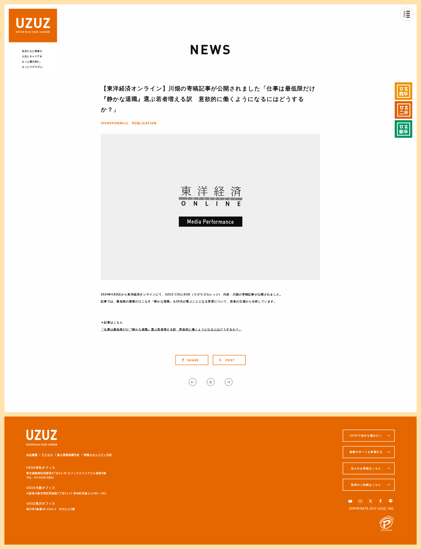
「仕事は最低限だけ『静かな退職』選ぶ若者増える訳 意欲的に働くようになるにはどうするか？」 (171, 329)
